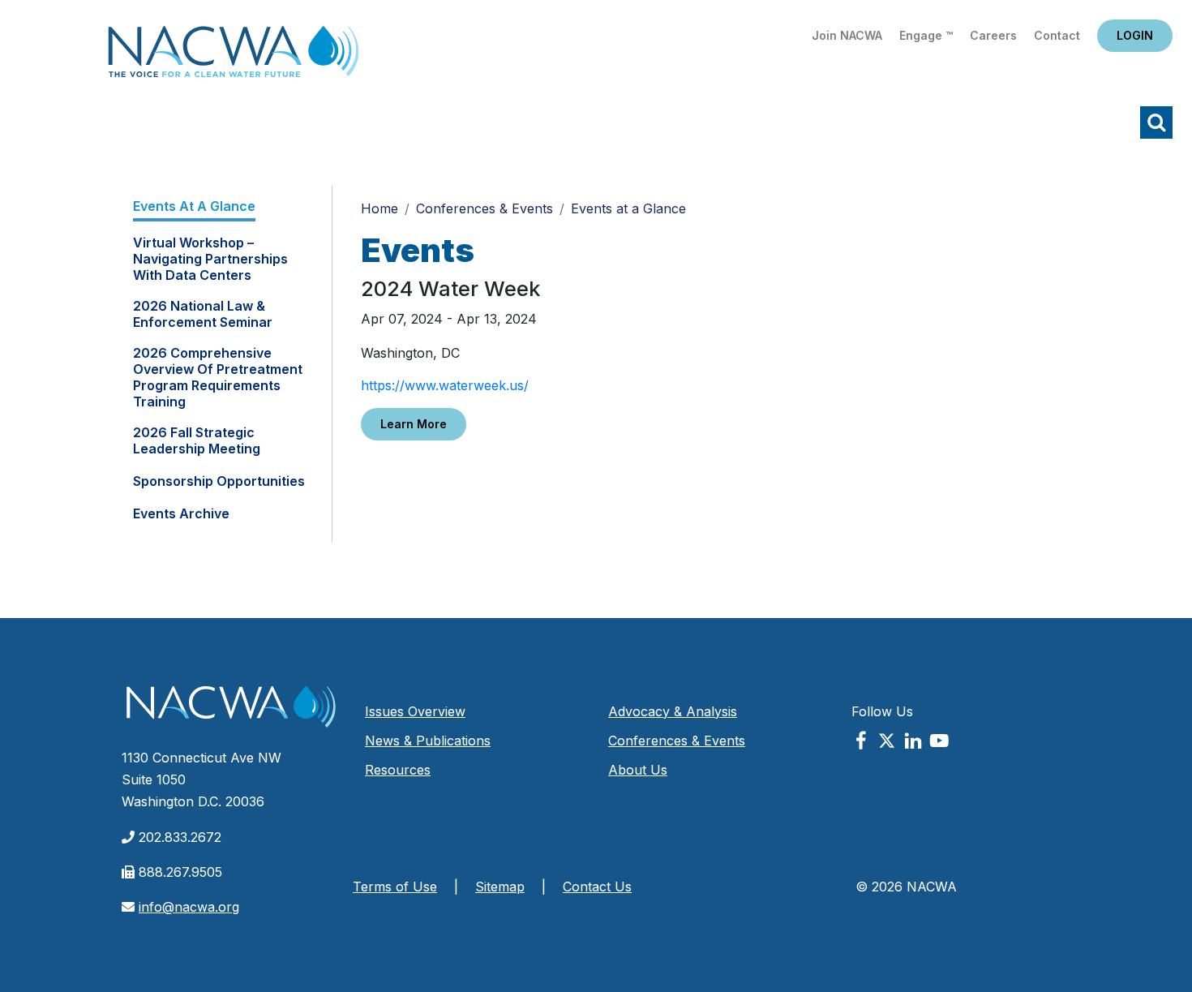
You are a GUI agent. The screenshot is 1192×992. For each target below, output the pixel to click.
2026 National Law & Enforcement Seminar (202, 314)
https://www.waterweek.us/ (445, 385)
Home (233, 56)
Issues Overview (415, 711)
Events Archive (181, 513)
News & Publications (428, 740)
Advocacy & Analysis (672, 711)
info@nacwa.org (189, 907)
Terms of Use (395, 886)
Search (1156, 122)
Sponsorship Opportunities (219, 481)
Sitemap (500, 886)
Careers (993, 35)
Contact (1057, 35)
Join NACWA (847, 35)
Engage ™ (926, 35)
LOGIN (1135, 35)
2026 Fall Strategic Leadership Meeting (196, 440)
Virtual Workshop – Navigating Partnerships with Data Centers (210, 258)
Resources (398, 770)
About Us (637, 770)
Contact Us (597, 886)
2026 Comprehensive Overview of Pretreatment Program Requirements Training (217, 377)
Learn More (413, 424)
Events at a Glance (194, 206)
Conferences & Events (484, 208)
